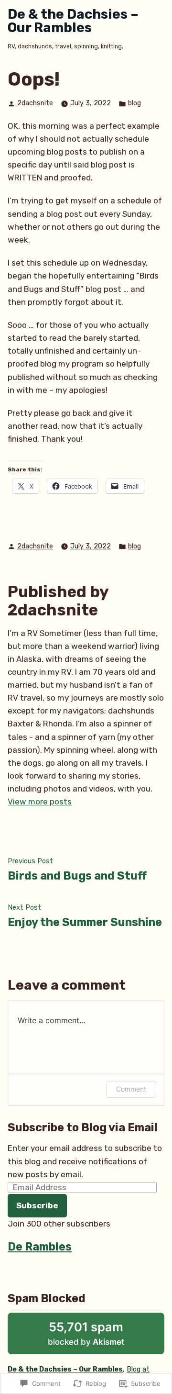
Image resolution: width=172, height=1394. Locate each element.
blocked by (99, 1336)
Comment (131, 1089)
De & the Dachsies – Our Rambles (73, 20)
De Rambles (40, 1246)
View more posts (40, 801)
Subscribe (37, 1205)
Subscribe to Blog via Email (83, 1127)
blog (134, 103)
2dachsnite (35, 103)
